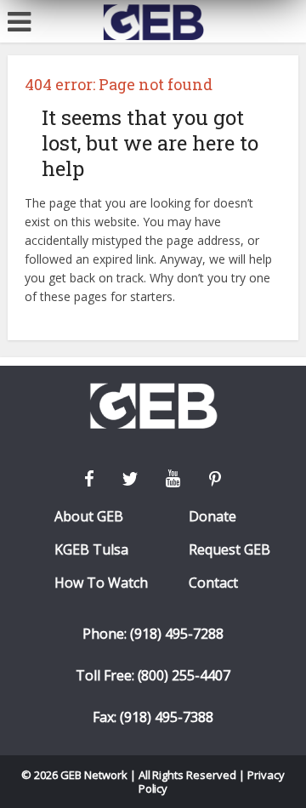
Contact (213, 583)
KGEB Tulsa (91, 550)
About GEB (88, 517)
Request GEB (229, 550)
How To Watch (101, 583)
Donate (212, 517)
